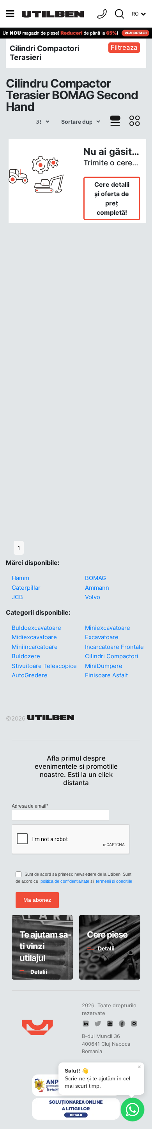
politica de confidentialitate (65, 881)
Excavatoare (101, 637)
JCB (17, 597)
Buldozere (26, 656)
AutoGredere (30, 675)
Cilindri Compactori (111, 656)
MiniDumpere (103, 666)
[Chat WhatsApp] (132, 1109)
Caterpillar (26, 587)
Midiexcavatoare (34, 637)
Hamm (20, 578)
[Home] (55, 13)
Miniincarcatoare (35, 646)
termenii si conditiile (114, 881)
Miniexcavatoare (107, 627)
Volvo (92, 597)
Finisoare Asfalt (106, 675)
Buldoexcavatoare (36, 627)
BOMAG (95, 578)
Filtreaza (124, 47)
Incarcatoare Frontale (114, 646)
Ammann (97, 587)
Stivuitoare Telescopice (44, 666)
